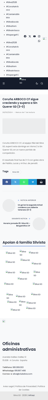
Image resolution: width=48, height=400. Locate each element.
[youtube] (34, 36)
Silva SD (15, 172)
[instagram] (39, 36)
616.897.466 (20, 370)
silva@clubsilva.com (22, 373)
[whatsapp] (39, 41)
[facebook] (25, 36)
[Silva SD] (24, 83)
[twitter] (30, 36)
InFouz (31, 395)
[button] (10, 38)
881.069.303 (18, 367)
